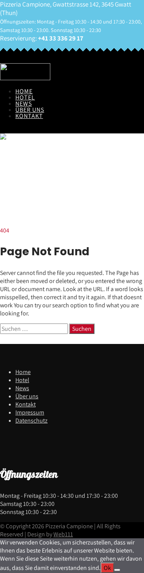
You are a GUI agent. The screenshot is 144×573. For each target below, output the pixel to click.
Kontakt (29, 116)
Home (24, 91)
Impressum (29, 412)
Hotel (25, 97)
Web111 (63, 534)
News (23, 103)
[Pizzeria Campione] (25, 78)
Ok (107, 568)
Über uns (29, 110)
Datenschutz (31, 420)
